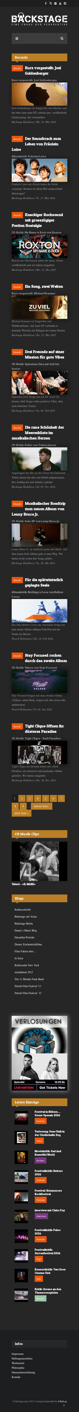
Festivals (41, 1121)
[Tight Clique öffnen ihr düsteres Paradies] (39, 752)
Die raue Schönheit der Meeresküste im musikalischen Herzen (38, 432)
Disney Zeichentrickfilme (28, 944)
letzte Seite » (22, 813)
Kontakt (16, 1377)
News (39, 1140)
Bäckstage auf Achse (26, 916)
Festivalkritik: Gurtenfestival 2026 (47, 1251)
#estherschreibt (23, 909)
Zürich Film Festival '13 (28, 986)
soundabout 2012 (24, 972)
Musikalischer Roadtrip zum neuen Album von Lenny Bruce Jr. (39, 509)
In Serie (19, 958)
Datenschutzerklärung (23, 1372)
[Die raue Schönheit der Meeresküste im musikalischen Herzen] (39, 459)
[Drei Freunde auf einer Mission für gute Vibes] (39, 382)
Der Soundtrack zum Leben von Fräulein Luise (36, 144)
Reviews (40, 1160)
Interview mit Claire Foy (50, 1210)
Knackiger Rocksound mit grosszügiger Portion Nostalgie (37, 220)
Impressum (18, 1354)
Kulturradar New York (27, 965)
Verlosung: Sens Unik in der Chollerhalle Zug (50, 1133)
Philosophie (18, 1367)
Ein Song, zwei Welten (44, 286)
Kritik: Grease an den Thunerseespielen (48, 1290)
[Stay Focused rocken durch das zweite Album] (39, 681)
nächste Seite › (41, 806)
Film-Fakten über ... (26, 951)
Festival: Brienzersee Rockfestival (48, 1192)
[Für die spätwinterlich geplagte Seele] (39, 610)
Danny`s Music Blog (26, 930)
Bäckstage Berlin (24, 923)
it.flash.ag (62, 1401)
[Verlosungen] (39, 1034)
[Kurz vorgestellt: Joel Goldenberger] (39, 94)
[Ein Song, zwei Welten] (39, 307)
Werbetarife (18, 1363)
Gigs (39, 1259)
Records (17, 68)
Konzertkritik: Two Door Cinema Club (50, 1271)
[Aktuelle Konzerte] (39, 1072)
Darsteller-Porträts (24, 937)
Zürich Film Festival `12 (28, 993)
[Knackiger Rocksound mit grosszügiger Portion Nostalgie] (39, 246)
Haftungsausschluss (22, 1358)
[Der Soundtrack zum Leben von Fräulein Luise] (39, 170)
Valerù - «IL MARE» (23, 884)
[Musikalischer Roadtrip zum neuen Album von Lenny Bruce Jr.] (39, 535)
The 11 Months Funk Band (29, 979)
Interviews (41, 1216)
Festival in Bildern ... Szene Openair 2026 (48, 1113)
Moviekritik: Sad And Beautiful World (48, 1152)
